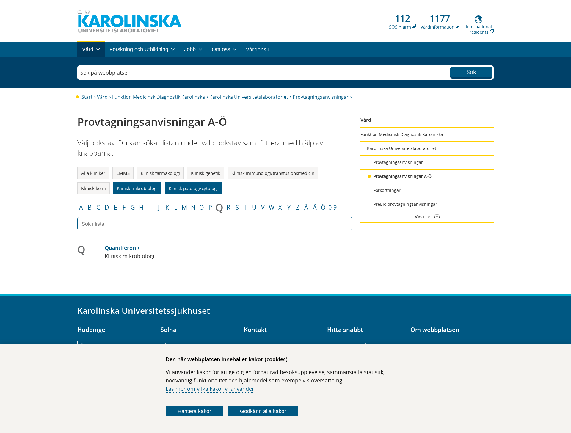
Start (86, 97)
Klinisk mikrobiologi (137, 188)
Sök (471, 72)
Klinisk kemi (93, 188)
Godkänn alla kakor (263, 411)
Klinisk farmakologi (160, 173)
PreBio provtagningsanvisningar (405, 204)
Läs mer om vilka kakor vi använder (210, 388)
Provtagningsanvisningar (321, 97)
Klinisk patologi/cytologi (193, 188)
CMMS (123, 173)
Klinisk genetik (205, 173)
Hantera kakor (194, 411)
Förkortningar (387, 190)
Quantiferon (120, 247)
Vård (102, 97)
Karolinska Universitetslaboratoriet (248, 97)
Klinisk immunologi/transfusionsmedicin (272, 173)
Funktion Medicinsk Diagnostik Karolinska (158, 97)
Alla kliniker (93, 173)
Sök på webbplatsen (105, 72)
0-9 (332, 207)
